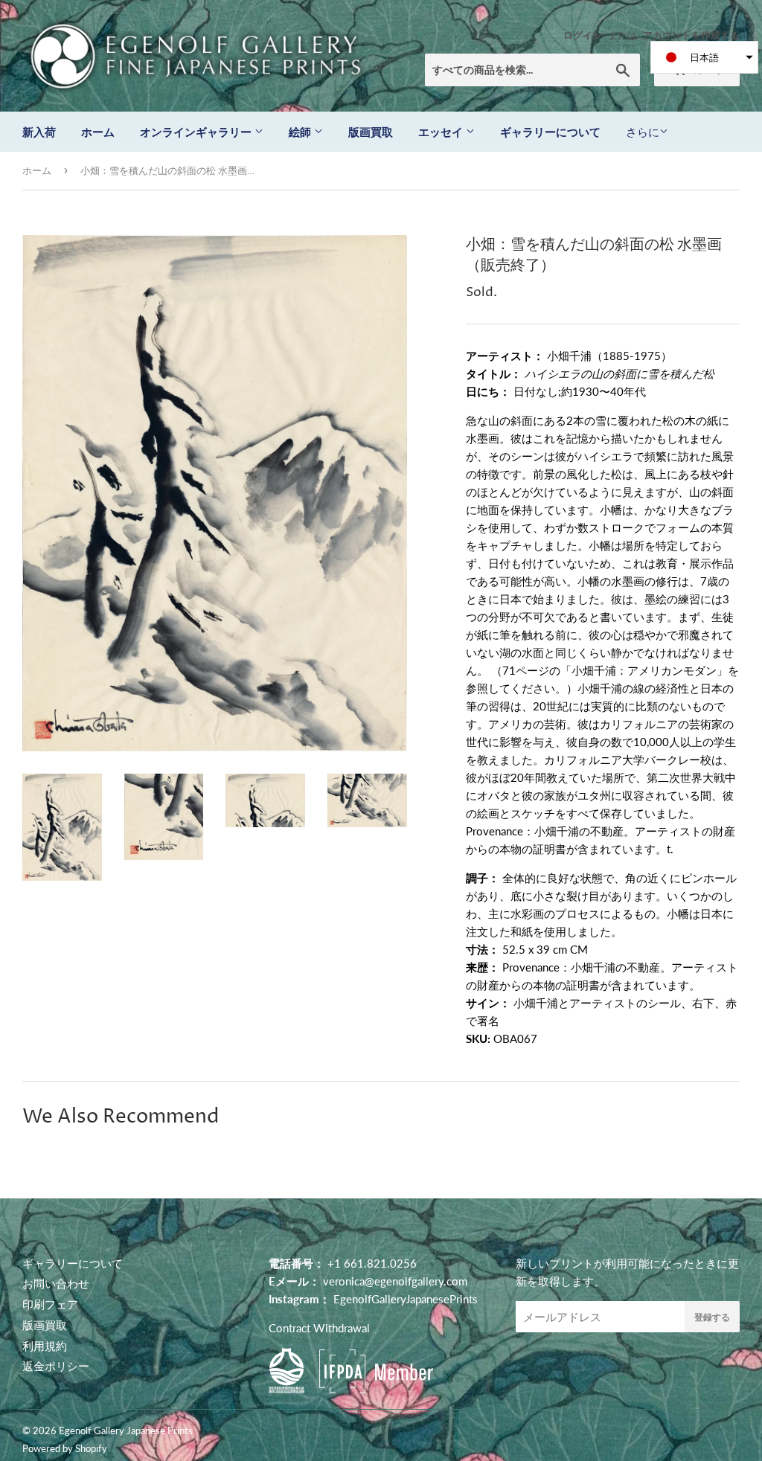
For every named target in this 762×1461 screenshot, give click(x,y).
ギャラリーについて (550, 131)
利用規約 (44, 1345)
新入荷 (39, 131)
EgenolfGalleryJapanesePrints (405, 1299)
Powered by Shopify (64, 1448)
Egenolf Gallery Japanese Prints (126, 1430)
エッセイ (442, 131)
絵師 (301, 131)
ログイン (582, 35)
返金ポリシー (55, 1365)
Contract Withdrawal (319, 1328)
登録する (712, 1317)
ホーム (98, 131)
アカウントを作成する (691, 35)
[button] (704, 57)
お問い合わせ (55, 1283)
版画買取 (370, 131)
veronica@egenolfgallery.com (395, 1281)
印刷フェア (50, 1304)
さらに (642, 131)
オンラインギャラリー (197, 131)
